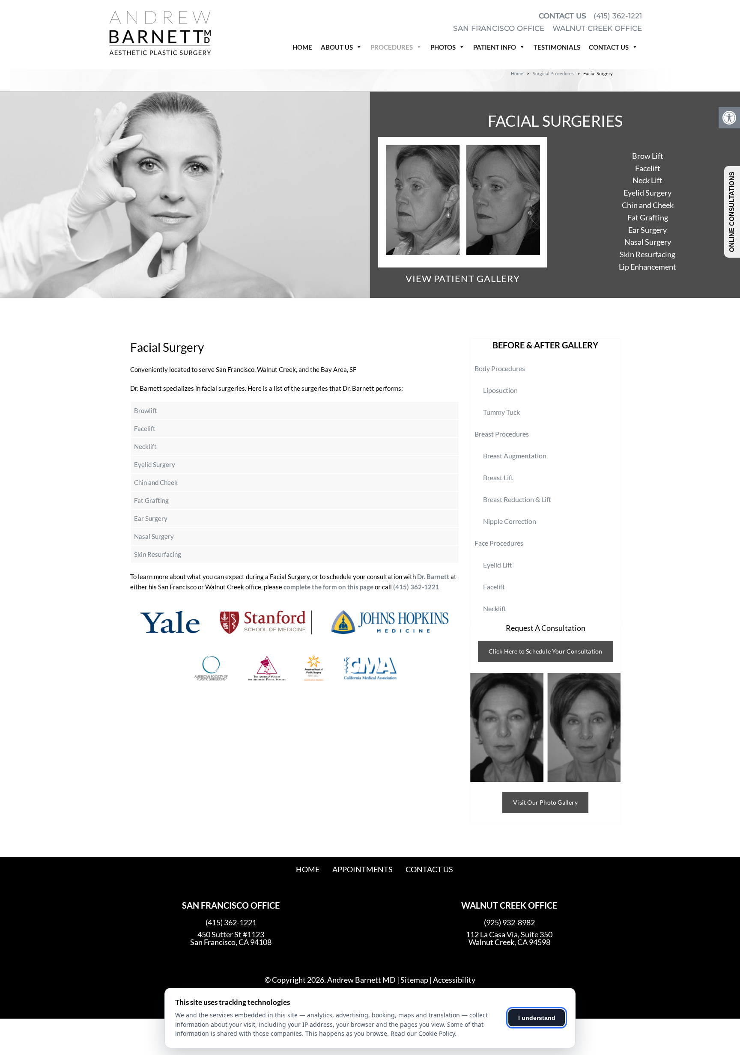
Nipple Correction (509, 521)
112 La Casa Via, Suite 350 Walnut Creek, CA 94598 (509, 938)
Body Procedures (499, 368)
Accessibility (454, 980)
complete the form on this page (328, 587)
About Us (337, 47)
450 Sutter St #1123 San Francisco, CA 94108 (231, 938)
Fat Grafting (647, 217)
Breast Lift (498, 477)
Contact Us (562, 16)
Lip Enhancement (647, 266)
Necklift (145, 446)
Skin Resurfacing (647, 254)
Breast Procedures (501, 434)
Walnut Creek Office (597, 28)
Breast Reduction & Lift (517, 499)
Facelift (647, 168)
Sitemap (414, 980)
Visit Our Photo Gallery (545, 802)
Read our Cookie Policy (423, 1033)
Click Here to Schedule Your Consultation (546, 651)
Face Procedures (498, 543)
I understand (536, 1017)
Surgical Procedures (553, 73)
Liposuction (500, 390)
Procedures (391, 47)
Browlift (145, 410)
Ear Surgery (647, 230)
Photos (443, 47)
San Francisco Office (499, 28)
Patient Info (494, 47)
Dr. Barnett (433, 576)
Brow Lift (647, 155)
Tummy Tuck (501, 412)
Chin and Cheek (648, 205)
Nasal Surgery (647, 242)
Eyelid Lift (497, 565)
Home (302, 47)
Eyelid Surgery (647, 192)
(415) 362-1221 (618, 16)
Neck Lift (647, 180)
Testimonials (557, 47)
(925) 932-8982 (509, 922)
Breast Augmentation (514, 456)
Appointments (362, 869)
